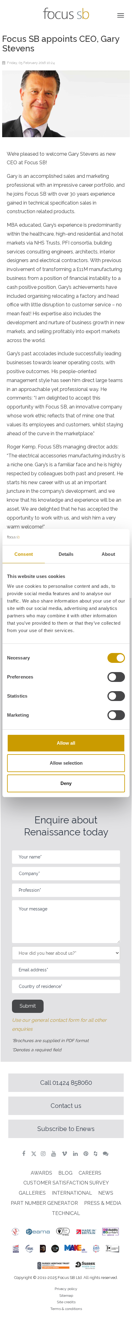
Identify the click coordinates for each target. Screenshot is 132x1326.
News (105, 1193)
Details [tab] (66, 554)
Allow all (66, 743)
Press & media (102, 1203)
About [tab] (108, 554)
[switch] (116, 677)
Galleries (32, 1193)
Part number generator (44, 1203)
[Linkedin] (76, 1153)
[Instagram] (44, 1153)
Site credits (66, 1302)
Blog (65, 1173)
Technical (66, 1213)
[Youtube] (54, 1153)
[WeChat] (106, 1153)
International (72, 1193)
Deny (66, 783)
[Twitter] (33, 1153)
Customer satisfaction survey (66, 1183)
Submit (28, 1006)
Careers (90, 1173)
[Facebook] (24, 1153)
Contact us (66, 1105)
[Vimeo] (65, 1153)
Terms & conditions (66, 1309)
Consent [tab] (23, 554)
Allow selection (66, 763)
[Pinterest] (86, 1153)
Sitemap (66, 1295)
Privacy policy (66, 1289)
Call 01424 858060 (66, 1082)
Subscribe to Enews (66, 1129)
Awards (41, 1173)
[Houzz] (96, 1153)
